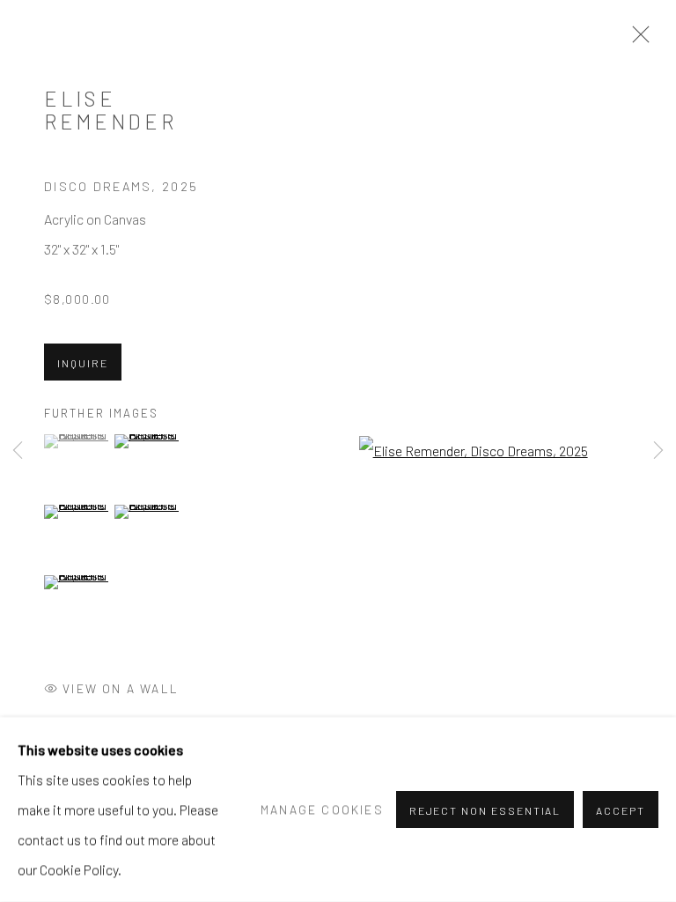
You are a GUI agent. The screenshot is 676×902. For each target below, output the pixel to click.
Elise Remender (110, 110)
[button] (77, 441)
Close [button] (636, 39)
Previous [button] (17, 451)
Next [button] (658, 451)
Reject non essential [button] (485, 810)
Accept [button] (620, 810)
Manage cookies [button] (322, 809)
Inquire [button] (82, 363)
